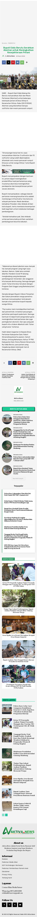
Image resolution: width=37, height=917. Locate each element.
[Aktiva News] (3, 56)
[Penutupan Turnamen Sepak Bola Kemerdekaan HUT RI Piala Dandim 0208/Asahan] (18, 674)
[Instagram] (9, 905)
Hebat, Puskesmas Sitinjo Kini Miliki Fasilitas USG (8, 376)
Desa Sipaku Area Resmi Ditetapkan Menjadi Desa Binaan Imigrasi (18, 636)
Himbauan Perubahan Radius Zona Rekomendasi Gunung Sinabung (23, 446)
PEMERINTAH (11, 43)
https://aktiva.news (18, 400)
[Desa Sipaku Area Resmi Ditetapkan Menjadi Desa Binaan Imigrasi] (18, 625)
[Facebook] (4, 62)
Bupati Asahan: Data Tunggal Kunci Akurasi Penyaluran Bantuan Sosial (18, 661)
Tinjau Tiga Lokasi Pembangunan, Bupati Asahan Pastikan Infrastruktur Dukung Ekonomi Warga (18, 610)
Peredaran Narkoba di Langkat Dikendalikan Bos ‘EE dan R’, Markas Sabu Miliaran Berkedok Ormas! (18, 519)
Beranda (4, 43)
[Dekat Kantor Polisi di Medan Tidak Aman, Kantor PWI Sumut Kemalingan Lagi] (7, 806)
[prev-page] (3, 815)
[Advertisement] (18, 20)
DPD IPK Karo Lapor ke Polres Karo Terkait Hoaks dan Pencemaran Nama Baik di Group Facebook (17, 546)
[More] (27, 62)
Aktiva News (11, 56)
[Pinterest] (13, 62)
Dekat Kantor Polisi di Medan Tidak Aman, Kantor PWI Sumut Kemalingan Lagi (18, 502)
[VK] (18, 62)
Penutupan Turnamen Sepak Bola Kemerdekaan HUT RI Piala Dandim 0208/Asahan (18, 686)
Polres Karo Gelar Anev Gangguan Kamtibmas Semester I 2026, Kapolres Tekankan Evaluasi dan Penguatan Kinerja (23, 420)
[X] (8, 62)
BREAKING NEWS (17, 414)
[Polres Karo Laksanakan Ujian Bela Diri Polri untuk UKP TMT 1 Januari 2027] (7, 458)
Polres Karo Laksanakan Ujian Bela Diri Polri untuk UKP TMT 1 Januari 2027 (24, 458)
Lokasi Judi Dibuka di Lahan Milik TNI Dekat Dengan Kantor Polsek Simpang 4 (28, 377)
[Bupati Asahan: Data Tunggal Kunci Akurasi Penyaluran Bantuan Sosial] (18, 649)
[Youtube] (20, 905)
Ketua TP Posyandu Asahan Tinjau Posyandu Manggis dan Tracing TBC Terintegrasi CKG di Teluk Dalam (18, 584)
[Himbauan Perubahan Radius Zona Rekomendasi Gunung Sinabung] (7, 445)
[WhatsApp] (22, 62)
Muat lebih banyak (18, 478)
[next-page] (6, 815)
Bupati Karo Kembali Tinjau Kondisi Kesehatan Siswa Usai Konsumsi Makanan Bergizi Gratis (24, 471)
